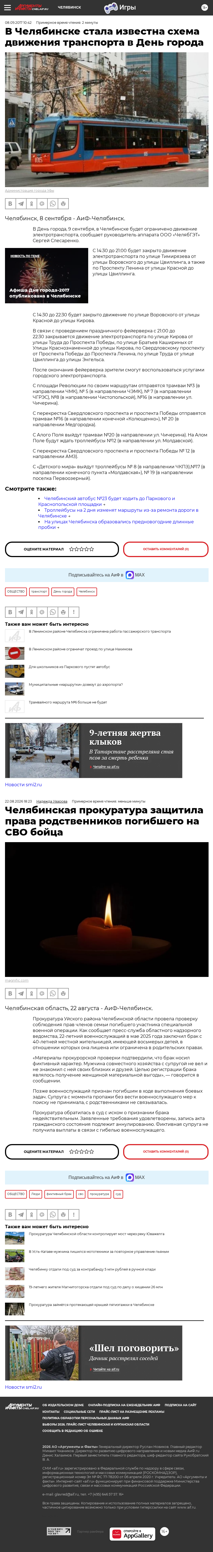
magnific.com (17, 980)
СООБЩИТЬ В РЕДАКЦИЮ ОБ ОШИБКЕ (72, 1431)
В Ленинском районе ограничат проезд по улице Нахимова (80, 649)
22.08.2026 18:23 (18, 801)
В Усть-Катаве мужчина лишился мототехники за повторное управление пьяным (99, 1252)
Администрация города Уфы (29, 190)
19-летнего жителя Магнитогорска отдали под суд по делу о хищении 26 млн (96, 1287)
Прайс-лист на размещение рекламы (131, 1412)
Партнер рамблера (90, 1531)
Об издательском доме (63, 1405)
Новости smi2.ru (23, 784)
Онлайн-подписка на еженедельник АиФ (124, 1405)
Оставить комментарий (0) (166, 549)
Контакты (50, 1412)
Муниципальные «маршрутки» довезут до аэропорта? (76, 684)
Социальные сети (79, 1412)
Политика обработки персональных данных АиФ (85, 1418)
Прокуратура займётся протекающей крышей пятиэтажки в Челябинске (91, 1305)
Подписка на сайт (180, 1405)
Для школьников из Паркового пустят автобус (69, 667)
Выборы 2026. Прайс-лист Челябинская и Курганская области (95, 1424)
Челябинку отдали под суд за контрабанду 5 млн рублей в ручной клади (92, 1269)
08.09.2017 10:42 (18, 22)
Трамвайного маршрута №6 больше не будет (68, 702)
